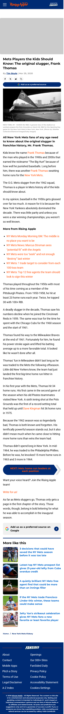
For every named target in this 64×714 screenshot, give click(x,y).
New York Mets (34, 175)
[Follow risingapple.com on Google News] (56, 529)
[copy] (21, 79)
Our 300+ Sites (38, 660)
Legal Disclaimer (12, 682)
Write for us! (10, 492)
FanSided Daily (39, 665)
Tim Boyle (11, 73)
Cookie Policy (38, 676)
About (6, 654)
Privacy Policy (38, 671)
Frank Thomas (36, 152)
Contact (7, 660)
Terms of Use (10, 676)
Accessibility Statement (44, 682)
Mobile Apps (9, 665)
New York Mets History (22, 634)
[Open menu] (5, 4)
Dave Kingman (31, 408)
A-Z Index (8, 687)
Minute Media (17, 696)
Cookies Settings (40, 687)
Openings (35, 654)
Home (6, 634)
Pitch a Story (9, 671)
